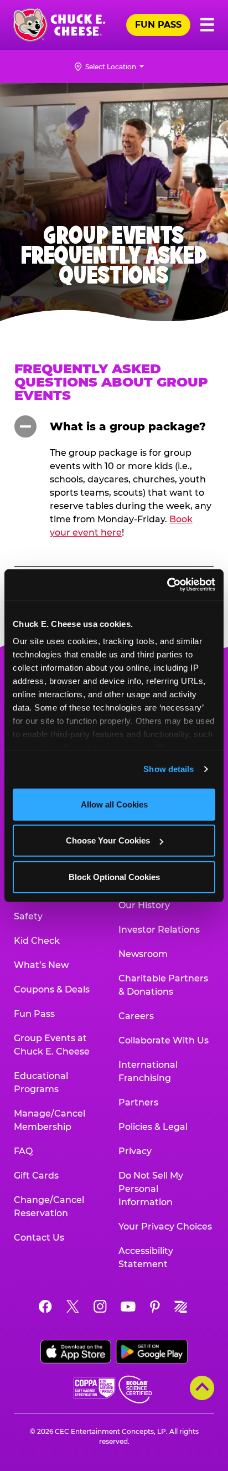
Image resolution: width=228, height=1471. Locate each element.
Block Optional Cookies (114, 876)
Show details (168, 769)
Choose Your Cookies (108, 840)
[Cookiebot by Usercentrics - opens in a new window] (166, 585)
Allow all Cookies (114, 804)
